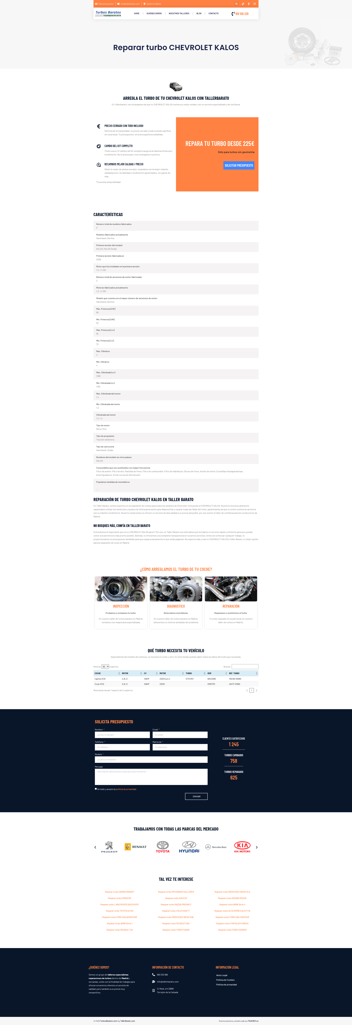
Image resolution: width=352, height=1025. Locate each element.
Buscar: (227, 667)
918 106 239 (242, 14)
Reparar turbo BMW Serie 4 (232, 904)
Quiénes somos (154, 13)
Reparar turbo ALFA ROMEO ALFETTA (232, 910)
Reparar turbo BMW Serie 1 (119, 923)
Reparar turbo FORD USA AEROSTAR (119, 917)
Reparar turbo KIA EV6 (176, 898)
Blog (198, 13)
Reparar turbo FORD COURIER (232, 929)
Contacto (213, 13)
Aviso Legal (221, 975)
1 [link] (251, 690)
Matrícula (157, 742)
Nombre (99, 729)
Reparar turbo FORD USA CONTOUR (232, 917)
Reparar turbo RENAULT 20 (120, 929)
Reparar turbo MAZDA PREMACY (176, 904)
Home (136, 13)
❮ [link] (247, 690)
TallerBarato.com (127, 1021)
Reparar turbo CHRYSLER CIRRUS (232, 923)
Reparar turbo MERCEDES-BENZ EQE (176, 917)
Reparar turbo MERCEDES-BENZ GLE (232, 891)
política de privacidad (126, 789)
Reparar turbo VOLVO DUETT (176, 910)
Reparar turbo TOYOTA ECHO (119, 910)
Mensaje (99, 766)
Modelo (98, 754)
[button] (236, 4)
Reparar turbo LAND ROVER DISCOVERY (119, 904)
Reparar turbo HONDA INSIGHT (119, 891)
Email (155, 729)
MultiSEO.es (253, 1021)
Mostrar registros (106, 666)
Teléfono (99, 742)
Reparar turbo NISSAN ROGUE (232, 898)
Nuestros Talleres (179, 13)
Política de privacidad (226, 984)
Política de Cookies (225, 979)
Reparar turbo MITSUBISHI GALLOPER (176, 891)
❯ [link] (256, 690)
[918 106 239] (233, 14)
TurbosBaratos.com (108, 1021)
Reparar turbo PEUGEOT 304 (176, 923)
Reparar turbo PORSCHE (119, 898)
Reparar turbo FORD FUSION (176, 929)
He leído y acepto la (116, 789)
